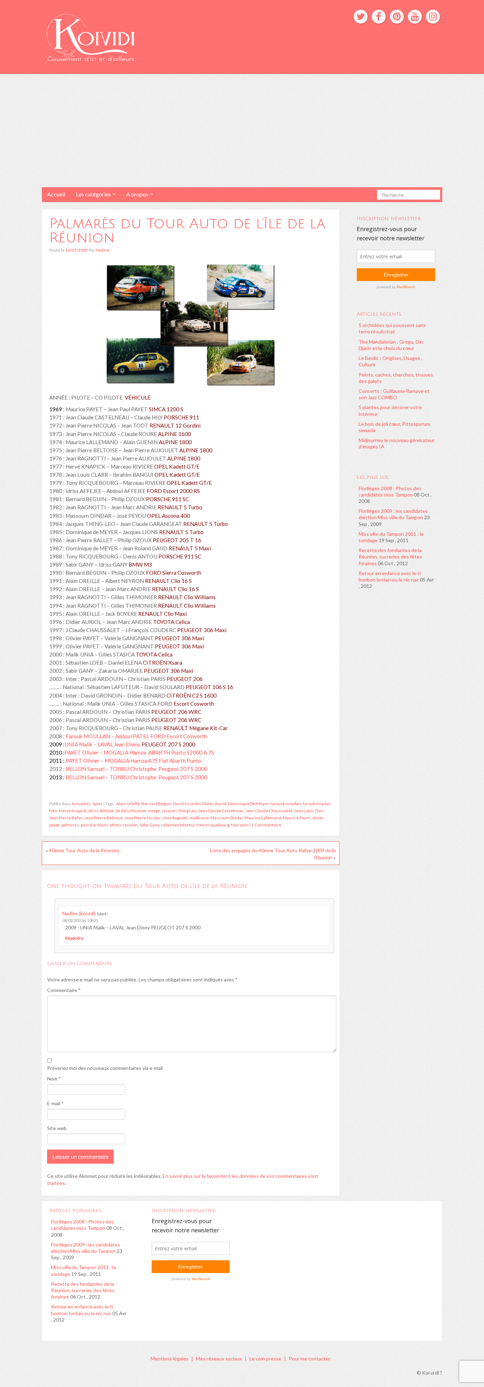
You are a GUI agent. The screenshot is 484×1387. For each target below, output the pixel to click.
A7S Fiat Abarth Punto (174, 760)
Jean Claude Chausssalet (268, 810)
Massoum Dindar (226, 817)
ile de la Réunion (131, 810)
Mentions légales (169, 1359)
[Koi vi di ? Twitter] (361, 17)
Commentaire (64, 990)
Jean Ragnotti (175, 817)
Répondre (74, 938)
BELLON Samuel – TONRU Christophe (111, 769)
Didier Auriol (214, 803)
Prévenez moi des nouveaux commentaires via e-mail (105, 1068)
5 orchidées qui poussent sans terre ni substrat (392, 328)
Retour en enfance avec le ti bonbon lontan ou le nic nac (390, 576)
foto (53, 810)
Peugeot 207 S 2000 (182, 769)
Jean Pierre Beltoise (103, 817)
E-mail (55, 1103)
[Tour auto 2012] (65, 777)
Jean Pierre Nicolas (142, 817)
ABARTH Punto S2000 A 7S (180, 752)
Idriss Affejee (101, 810)
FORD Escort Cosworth (178, 736)
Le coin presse (265, 1359)
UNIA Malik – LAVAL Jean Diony (129, 744)
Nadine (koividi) (79, 913)
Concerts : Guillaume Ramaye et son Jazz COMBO (394, 394)
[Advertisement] (242, 130)
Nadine (102, 250)
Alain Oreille (128, 803)
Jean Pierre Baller (66, 817)
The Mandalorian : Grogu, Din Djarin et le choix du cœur (391, 345)
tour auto (239, 824)
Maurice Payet (296, 817)
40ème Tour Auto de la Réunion (84, 850)
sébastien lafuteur (178, 824)
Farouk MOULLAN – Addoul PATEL (108, 736)
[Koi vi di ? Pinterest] (397, 17)
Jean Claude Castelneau (220, 810)
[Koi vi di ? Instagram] (433, 17)
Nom (54, 1079)
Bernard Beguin (156, 803)
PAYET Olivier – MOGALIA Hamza (105, 752)
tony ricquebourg (213, 824)
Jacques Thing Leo (179, 810)
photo (115, 824)
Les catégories (94, 194)
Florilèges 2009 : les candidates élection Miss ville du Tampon (393, 514)
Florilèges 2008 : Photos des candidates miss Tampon (390, 491)
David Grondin (187, 803)
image (154, 810)
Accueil (56, 194)
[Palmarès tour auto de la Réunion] (190, 325)
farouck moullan (285, 803)
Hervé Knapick (72, 810)
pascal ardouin (94, 824)
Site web (57, 1128)
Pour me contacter (309, 1359)
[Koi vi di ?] (156, 36)
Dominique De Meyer (248, 803)
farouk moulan (317, 803)
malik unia (199, 817)
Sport (97, 803)
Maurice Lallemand (262, 817)
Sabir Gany (149, 824)
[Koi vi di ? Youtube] (415, 17)
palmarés (70, 824)
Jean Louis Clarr (309, 810)
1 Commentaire (266, 824)
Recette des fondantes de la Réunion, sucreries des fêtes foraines (390, 556)
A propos (138, 194)
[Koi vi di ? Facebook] (379, 17)
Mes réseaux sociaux (219, 1359)
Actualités (81, 803)
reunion (130, 824)
